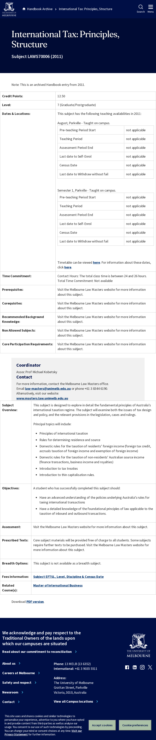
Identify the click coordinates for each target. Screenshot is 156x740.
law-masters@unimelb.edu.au (48, 388)
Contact (8, 702)
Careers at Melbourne (18, 673)
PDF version (35, 601)
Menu (151, 11)
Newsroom (10, 692)
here (96, 262)
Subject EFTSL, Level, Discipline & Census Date (68, 576)
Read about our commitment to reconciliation (37, 652)
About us (8, 663)
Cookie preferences (135, 725)
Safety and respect (16, 682)
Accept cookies (102, 725)
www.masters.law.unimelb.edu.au (42, 398)
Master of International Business (58, 585)
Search (141, 11)
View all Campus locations (73, 701)
